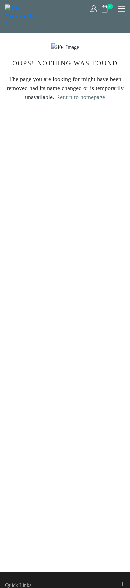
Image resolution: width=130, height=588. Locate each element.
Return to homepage (80, 97)
